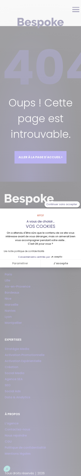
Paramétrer (20, 263)
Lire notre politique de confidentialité (24, 251)
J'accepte (60, 263)
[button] (11, 468)
